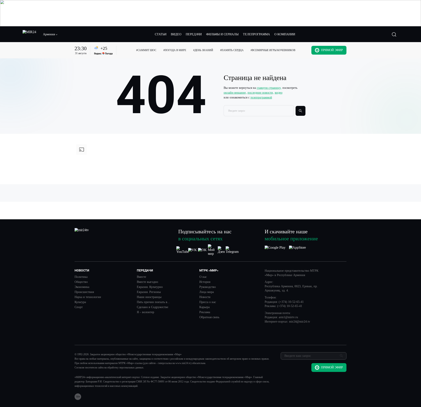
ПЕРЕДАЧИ (194, 34)
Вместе (141, 276)
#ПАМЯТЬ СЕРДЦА (232, 50)
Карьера (204, 307)
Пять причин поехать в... (153, 302)
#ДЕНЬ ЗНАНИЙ (203, 50)
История (204, 282)
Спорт (79, 307)
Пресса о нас (207, 302)
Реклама (204, 312)
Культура (80, 302)
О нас (203, 276)
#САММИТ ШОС (146, 50)
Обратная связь (209, 317)
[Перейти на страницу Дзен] (222, 250)
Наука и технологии (88, 297)
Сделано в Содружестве (152, 307)
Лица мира (206, 292)
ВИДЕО (176, 34)
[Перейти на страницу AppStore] (297, 250)
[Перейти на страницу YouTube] (182, 250)
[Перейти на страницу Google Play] (275, 250)
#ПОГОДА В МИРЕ (174, 50)
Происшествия (84, 292)
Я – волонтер (145, 312)
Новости (204, 297)
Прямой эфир (332, 50)
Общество (81, 282)
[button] (50, 34)
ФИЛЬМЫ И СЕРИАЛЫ (222, 34)
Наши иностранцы (149, 297)
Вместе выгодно (147, 282)
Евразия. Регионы (149, 292)
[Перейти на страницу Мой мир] (212, 250)
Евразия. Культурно (150, 287)
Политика (81, 276)
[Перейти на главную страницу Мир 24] (29, 34)
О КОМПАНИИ (284, 34)
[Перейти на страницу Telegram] (232, 250)
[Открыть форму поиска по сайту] (394, 34)
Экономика (82, 287)
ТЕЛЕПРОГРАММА (256, 34)
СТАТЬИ (160, 34)
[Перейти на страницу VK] (192, 250)
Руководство (207, 287)
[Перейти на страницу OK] (202, 250)
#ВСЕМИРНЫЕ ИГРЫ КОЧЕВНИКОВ (273, 50)
